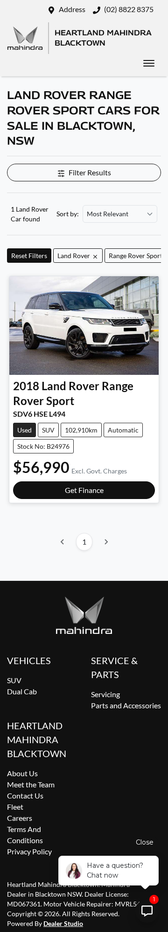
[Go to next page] (106, 542)
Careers (19, 817)
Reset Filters (29, 256)
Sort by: (67, 214)
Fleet (15, 806)
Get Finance (84, 490)
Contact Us (25, 795)
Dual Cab (22, 691)
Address (72, 9)
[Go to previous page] (62, 542)
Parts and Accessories (126, 705)
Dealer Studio (63, 923)
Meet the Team (31, 784)
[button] (149, 63)
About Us (22, 773)
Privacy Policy (29, 851)
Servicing (105, 694)
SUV (14, 680)
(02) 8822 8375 (129, 9)
